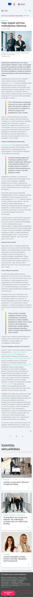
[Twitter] (16, 436)
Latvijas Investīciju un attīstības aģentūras (14, 353)
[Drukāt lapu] (30, 431)
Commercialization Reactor (19, 365)
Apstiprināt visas (8, 593)
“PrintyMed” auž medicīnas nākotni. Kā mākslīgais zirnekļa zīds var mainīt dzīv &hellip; (15, 520)
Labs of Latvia (6, 145)
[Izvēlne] (30, 11)
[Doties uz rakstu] (29, 488)
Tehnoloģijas (21, 515)
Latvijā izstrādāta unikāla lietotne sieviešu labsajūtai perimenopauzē (14, 559)
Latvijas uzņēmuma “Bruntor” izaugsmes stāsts (16, 483)
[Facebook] (10, 436)
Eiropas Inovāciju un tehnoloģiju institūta (15, 358)
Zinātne (5, 515)
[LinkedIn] (23, 436)
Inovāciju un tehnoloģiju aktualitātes (12, 15)
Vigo (10, 83)
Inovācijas (4, 20)
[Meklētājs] (26, 11)
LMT (15, 199)
